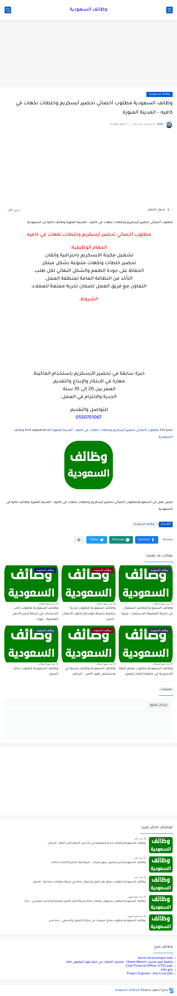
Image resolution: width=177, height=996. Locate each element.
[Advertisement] (88, 54)
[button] (146, 540)
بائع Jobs (167, 969)
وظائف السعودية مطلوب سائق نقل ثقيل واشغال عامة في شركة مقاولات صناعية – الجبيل (89, 881)
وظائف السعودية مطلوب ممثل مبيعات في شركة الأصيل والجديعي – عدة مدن (97, 920)
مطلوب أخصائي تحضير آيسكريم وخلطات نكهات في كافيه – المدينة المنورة (105, 430)
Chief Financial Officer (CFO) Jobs (149, 966)
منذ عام (138, 838)
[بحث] (8, 10)
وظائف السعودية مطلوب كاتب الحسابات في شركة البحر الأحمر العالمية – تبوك (35, 614)
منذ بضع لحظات (161, 603)
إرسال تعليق (158, 705)
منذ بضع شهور (135, 896)
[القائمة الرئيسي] (169, 10)
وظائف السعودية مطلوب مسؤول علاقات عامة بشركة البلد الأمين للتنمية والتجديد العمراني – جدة (85, 901)
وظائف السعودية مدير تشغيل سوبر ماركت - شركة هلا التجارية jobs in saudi (99, 862)
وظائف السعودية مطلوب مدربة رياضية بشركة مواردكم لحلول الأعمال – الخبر (88, 614)
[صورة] (161, 845)
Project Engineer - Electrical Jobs (150, 973)
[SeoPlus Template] (171, 990)
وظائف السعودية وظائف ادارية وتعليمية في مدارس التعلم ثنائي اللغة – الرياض (97, 843)
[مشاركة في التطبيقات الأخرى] (79, 540)
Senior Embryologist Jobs (155, 958)
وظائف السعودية (88, 9)
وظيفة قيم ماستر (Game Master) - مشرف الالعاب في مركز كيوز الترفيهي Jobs (119, 962)
